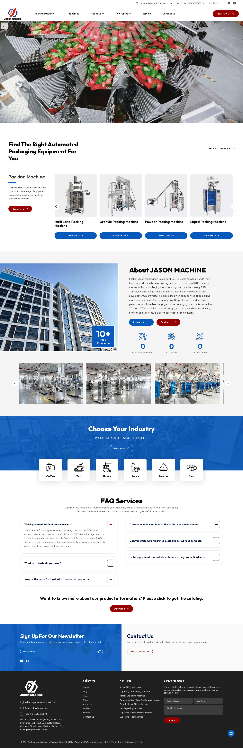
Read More (18, 208)
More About (139, 322)
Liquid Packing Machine (74, 222)
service (86, 712)
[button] (120, 118)
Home (86, 687)
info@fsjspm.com (164, 3)
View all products (220, 148)
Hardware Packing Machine (206, 224)
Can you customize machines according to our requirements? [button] (166, 540)
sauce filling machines (130, 687)
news (85, 699)
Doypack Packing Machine (121, 222)
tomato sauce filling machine (134, 704)
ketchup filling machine (131, 708)
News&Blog (121, 13)
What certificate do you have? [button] (42, 563)
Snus (192, 476)
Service (147, 13)
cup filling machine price (131, 716)
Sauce (135, 476)
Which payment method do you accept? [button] (48, 524)
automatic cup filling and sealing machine (140, 699)
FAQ (85, 695)
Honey (107, 476)
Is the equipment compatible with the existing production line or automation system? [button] (168, 558)
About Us (96, 13)
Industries (73, 13)
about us (87, 704)
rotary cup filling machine (132, 695)
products (87, 708)
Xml (122, 742)
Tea (78, 476)
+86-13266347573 (196, 3)
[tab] (69, 524)
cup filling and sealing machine (135, 691)
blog (85, 691)
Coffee (50, 476)
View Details (77, 235)
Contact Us (168, 13)
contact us (88, 716)
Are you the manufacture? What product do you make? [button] (57, 579)
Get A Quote (138, 651)
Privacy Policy (134, 742)
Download (119, 608)
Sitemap (113, 742)
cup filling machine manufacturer (136, 712)
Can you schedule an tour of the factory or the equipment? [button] (165, 524)
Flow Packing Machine (164, 222)
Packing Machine (44, 13)
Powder (163, 476)
